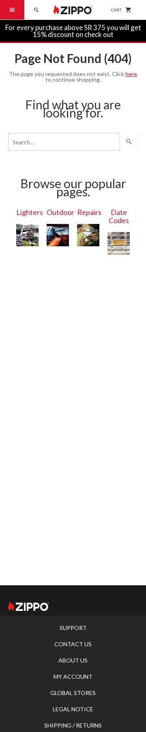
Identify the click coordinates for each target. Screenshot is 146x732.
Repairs (89, 212)
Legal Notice (73, 709)
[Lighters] (27, 235)
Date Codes (119, 216)
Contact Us (73, 644)
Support (73, 627)
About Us (73, 660)
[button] (12, 10)
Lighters (29, 212)
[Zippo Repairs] (88, 235)
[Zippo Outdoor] (58, 235)
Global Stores (73, 692)
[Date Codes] (118, 243)
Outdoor (60, 212)
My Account (73, 676)
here (131, 73)
